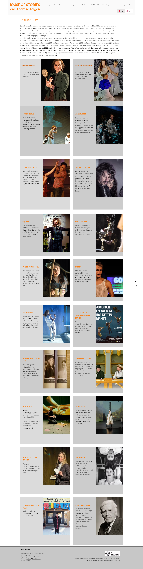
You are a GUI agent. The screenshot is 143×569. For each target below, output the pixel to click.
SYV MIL (28, 559)
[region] (45, 131)
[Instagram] (136, 286)
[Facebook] (136, 281)
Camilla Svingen (36, 559)
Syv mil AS (117, 560)
